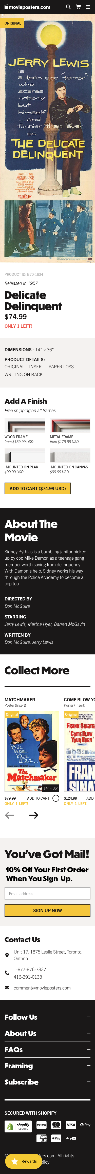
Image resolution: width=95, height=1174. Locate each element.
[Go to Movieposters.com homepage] (27, 7)
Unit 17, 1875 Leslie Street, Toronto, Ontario (48, 955)
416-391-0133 (28, 977)
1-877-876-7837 (30, 969)
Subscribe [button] (22, 1082)
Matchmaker (20, 699)
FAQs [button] (14, 1049)
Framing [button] (19, 1066)
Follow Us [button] (21, 1017)
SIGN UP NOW (47, 910)
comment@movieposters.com (42, 987)
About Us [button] (20, 1033)
